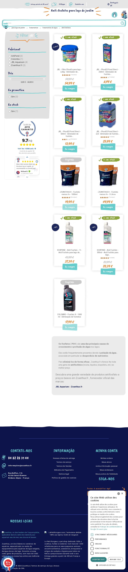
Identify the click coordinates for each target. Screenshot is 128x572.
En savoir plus (102, 529)
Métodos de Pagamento (64, 470)
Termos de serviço (63, 462)
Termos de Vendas (64, 466)
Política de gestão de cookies (64, 478)
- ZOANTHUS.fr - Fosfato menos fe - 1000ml (69, 193)
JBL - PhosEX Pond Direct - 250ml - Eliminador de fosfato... (107, 71)
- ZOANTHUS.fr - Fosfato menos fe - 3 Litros (107, 193)
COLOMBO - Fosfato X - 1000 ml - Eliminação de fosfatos (69, 315)
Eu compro (70, 88)
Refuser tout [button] (115, 559)
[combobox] (118, 493)
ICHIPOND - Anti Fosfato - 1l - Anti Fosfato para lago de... (69, 251)
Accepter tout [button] (98, 559)
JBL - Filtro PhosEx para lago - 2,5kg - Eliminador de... (69, 70)
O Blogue (62, 4)
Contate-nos (79, 4)
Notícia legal (64, 474)
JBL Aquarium (19, 62)
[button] (106, 565)
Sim (14, 96)
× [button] (122, 494)
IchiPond (17, 56)
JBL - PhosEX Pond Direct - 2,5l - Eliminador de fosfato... (107, 132)
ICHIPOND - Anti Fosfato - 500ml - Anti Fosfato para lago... (107, 252)
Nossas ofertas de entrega (64, 458)
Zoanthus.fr (18, 65)
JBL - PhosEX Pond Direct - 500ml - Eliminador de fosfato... (69, 133)
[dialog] (107, 530)
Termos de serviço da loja (41, 566)
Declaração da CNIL (17, 568)
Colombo (17, 59)
